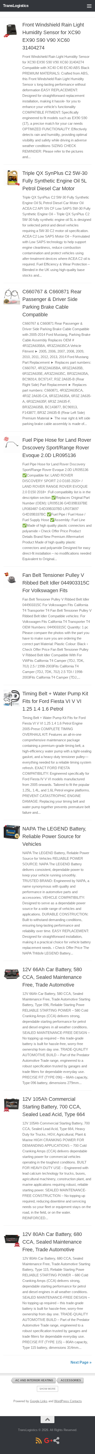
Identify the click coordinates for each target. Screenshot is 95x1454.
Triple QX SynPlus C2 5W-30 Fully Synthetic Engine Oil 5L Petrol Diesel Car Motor (54, 180)
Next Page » (81, 1362)
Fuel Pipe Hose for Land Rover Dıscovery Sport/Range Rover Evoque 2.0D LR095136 (56, 447)
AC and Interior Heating (34, 1380)
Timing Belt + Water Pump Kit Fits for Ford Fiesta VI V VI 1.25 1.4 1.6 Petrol (55, 701)
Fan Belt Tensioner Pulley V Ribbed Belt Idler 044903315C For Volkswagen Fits (55, 582)
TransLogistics (15, 5)
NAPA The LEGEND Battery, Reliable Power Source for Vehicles (54, 836)
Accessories (71, 1380)
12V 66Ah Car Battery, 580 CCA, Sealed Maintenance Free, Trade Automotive (52, 977)
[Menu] (89, 6)
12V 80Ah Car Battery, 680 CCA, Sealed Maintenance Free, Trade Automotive (52, 1241)
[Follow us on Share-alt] (56, 1440)
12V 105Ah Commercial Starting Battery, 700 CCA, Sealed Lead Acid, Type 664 (53, 1106)
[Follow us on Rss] (38, 1440)
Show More (47, 1388)
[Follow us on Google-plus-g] (47, 1440)
